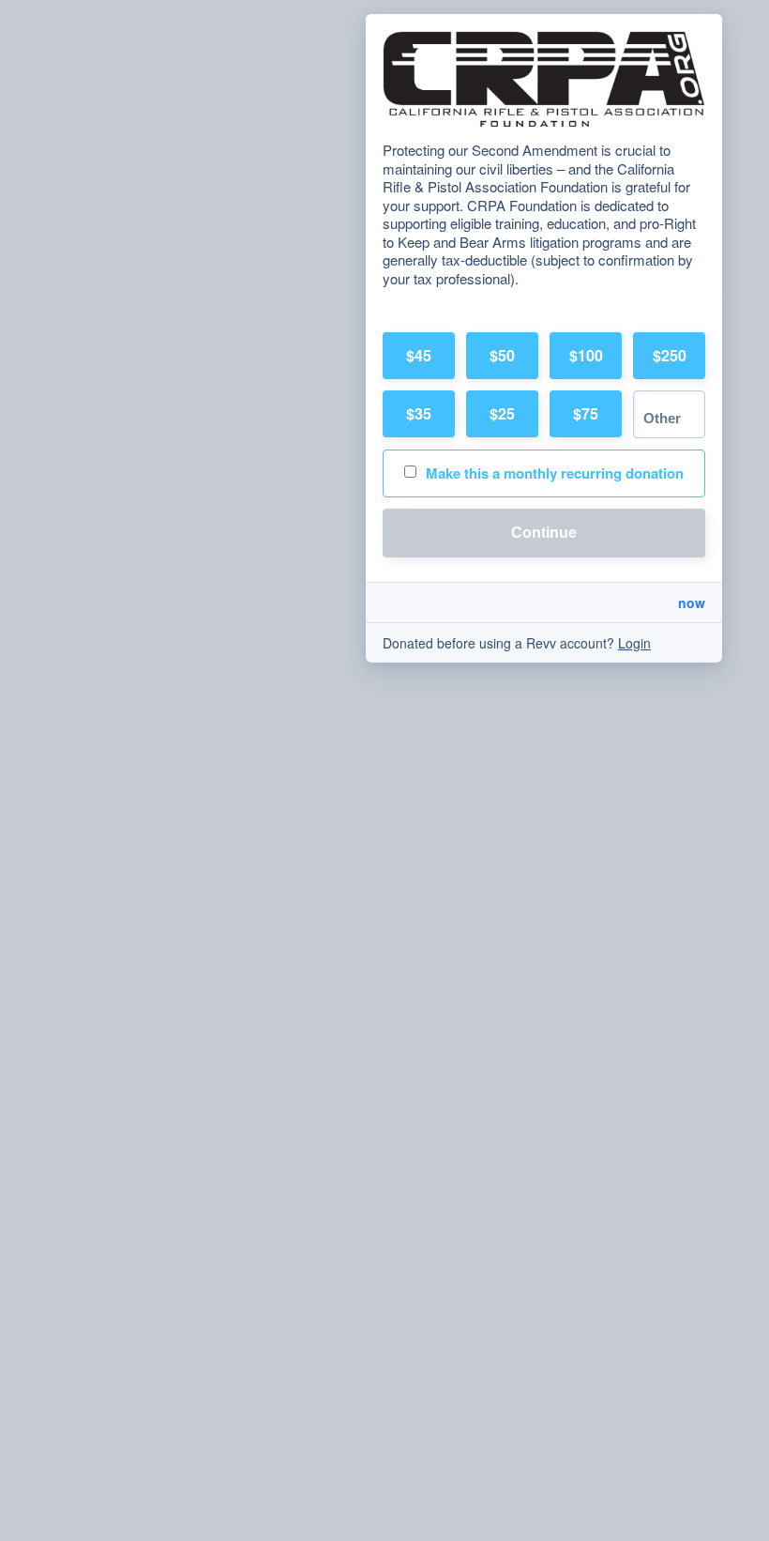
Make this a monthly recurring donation (555, 473)
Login (634, 642)
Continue (544, 533)
